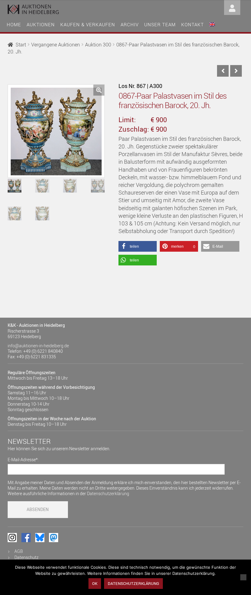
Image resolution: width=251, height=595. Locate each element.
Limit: (127, 119)
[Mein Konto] (232, 7)
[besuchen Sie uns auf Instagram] (12, 537)
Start (21, 44)
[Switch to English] (212, 23)
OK (94, 583)
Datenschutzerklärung (108, 493)
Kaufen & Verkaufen (87, 24)
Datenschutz (26, 557)
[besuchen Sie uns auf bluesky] (39, 537)
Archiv (130, 24)
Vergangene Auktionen (55, 44)
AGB (18, 551)
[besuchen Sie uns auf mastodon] (53, 537)
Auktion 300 (98, 44)
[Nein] (243, 577)
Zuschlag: (133, 129)
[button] (98, 90)
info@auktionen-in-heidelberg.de (38, 346)
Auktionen (41, 24)
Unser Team (160, 24)
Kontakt (192, 24)
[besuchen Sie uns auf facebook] (26, 537)
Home (14, 24)
